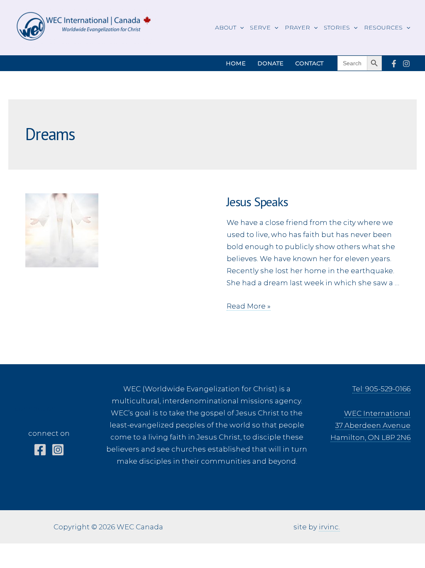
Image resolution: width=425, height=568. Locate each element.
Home (236, 63)
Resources (383, 27)
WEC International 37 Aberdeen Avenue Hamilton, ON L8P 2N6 (370, 425)
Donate (270, 63)
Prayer (297, 27)
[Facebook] (394, 63)
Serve (260, 27)
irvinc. (329, 527)
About (225, 27)
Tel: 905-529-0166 (381, 389)
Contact (309, 63)
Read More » (249, 306)
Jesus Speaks (257, 201)
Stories (337, 27)
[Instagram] (406, 63)
